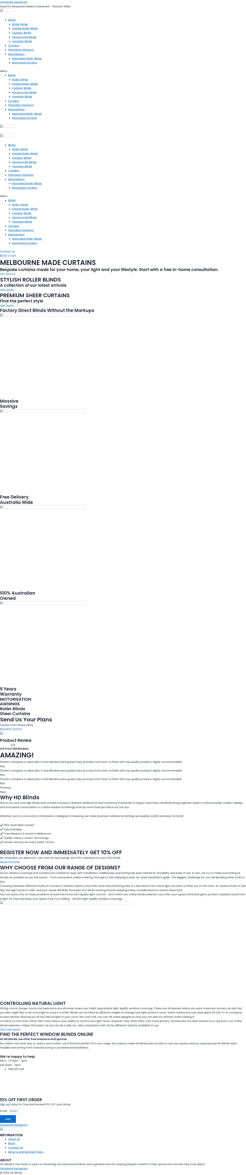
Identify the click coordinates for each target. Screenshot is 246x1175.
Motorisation (16, 54)
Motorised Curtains (24, 63)
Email (4, 1111)
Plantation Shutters (20, 50)
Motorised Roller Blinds (27, 58)
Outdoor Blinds (21, 33)
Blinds (12, 20)
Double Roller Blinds (25, 28)
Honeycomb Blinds (24, 37)
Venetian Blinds (22, 41)
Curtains (13, 46)
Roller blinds (20, 24)
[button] (123, 71)
